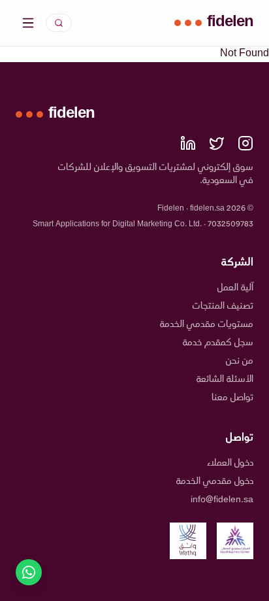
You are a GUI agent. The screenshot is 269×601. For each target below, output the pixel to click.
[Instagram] (245, 143)
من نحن (239, 361)
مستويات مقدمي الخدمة (206, 324)
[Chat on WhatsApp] (29, 572)
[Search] (59, 23)
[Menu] (28, 22)
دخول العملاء (230, 463)
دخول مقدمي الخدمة (214, 481)
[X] (217, 143)
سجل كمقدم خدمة (218, 343)
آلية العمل (235, 288)
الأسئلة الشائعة (225, 379)
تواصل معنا (232, 397)
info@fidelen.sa (222, 499)
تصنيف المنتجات (223, 306)
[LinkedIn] (188, 143)
